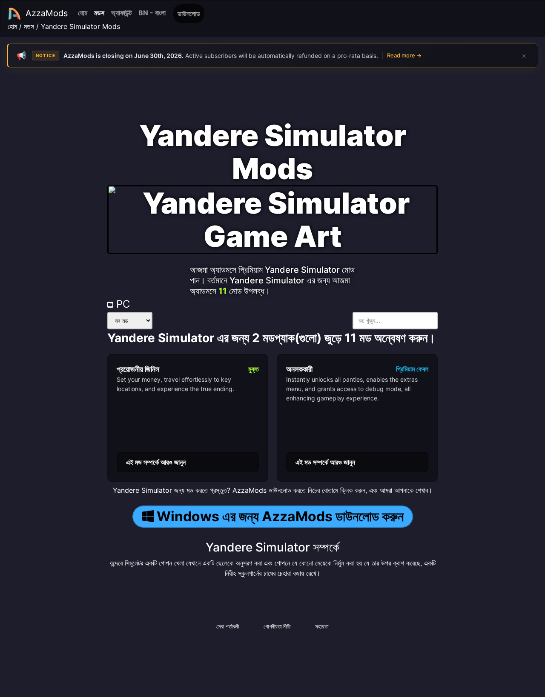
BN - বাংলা (152, 13)
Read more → (404, 55)
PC (121, 304)
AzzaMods (47, 13)
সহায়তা (322, 626)
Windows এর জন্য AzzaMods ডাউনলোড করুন (280, 516)
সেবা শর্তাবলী (227, 626)
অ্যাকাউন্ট (121, 13)
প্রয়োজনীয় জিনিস (138, 369)
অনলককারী (299, 369)
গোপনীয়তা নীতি (277, 626)
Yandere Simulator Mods (80, 26)
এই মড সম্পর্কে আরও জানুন (156, 462)
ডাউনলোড (189, 13)
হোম (82, 13)
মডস (99, 13)
